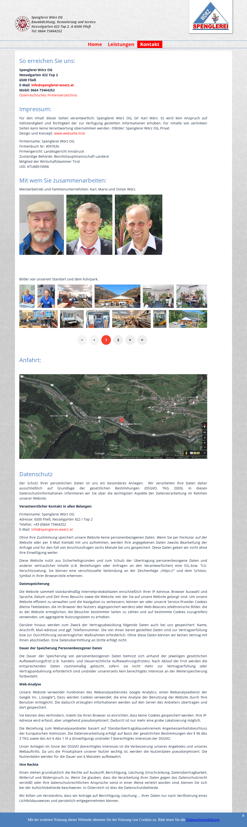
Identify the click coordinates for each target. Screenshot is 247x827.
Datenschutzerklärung (203, 820)
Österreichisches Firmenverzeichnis (48, 95)
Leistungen (121, 44)
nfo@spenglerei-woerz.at (52, 529)
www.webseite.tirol (69, 133)
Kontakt (149, 44)
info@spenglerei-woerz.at (52, 85)
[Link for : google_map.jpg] (113, 416)
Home (95, 44)
